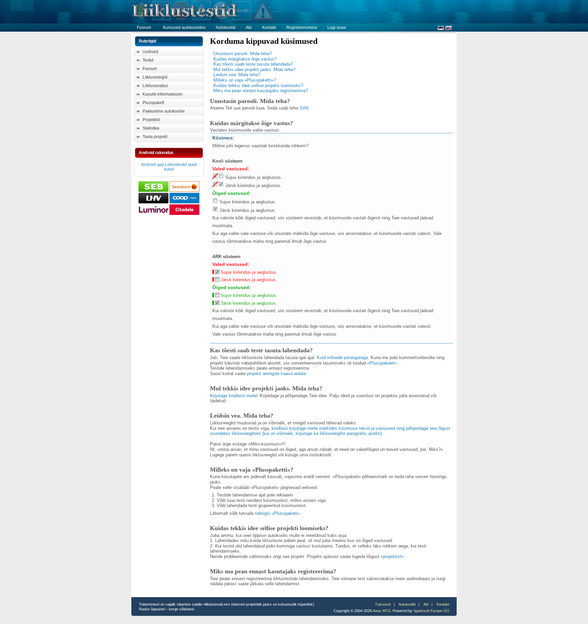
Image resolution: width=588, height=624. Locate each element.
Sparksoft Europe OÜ (431, 611)
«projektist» (392, 556)
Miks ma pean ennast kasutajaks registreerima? (260, 90)
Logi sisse (336, 27)
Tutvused (383, 604)
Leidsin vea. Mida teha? (236, 74)
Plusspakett (153, 102)
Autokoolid (225, 27)
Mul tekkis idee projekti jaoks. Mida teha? (254, 69)
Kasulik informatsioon (162, 94)
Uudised (150, 51)
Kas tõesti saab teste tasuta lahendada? (253, 64)
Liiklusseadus (155, 85)
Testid (148, 60)
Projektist (151, 119)
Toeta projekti (155, 136)
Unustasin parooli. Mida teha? (242, 53)
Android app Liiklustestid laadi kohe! (169, 167)
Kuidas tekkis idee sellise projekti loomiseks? (258, 85)
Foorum (144, 27)
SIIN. (304, 108)
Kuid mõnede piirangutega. (343, 357)
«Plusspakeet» (381, 363)
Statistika (151, 128)
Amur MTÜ (382, 611)
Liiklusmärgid (155, 77)
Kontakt (269, 27)
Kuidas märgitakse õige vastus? (245, 59)
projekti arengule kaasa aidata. (277, 373)
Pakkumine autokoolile (164, 111)
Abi (249, 27)
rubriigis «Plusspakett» (277, 513)
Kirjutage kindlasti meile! (234, 395)
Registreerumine (301, 27)
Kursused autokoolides (184, 27)
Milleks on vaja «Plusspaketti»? (244, 80)
